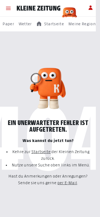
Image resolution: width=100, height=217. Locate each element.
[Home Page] (39, 8)
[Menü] (8, 8)
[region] (50, 24)
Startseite (41, 151)
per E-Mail (67, 183)
